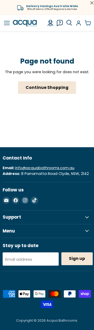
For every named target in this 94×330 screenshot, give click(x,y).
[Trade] (50, 23)
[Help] (59, 23)
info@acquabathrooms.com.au (44, 167)
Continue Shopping (47, 87)
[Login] (78, 23)
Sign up (77, 258)
